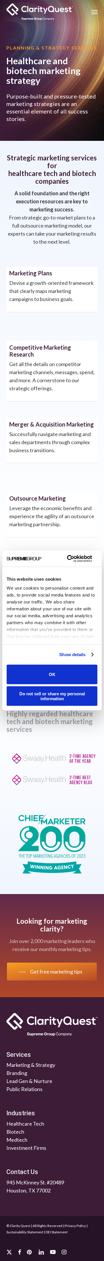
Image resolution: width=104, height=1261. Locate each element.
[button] (94, 12)
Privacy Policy (75, 1226)
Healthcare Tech (25, 1123)
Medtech (16, 1140)
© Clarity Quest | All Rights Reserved (34, 1226)
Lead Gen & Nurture (29, 1081)
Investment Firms (26, 1148)
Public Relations (24, 1089)
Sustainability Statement (24, 1232)
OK (52, 674)
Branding (16, 1073)
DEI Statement (57, 1232)
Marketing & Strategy (30, 1065)
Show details (72, 654)
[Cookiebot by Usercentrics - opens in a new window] (69, 559)
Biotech (15, 1132)
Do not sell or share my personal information (52, 696)
